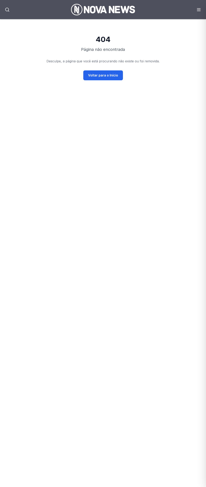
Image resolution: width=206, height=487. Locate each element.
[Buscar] (7, 10)
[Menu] (199, 10)
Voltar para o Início (103, 75)
